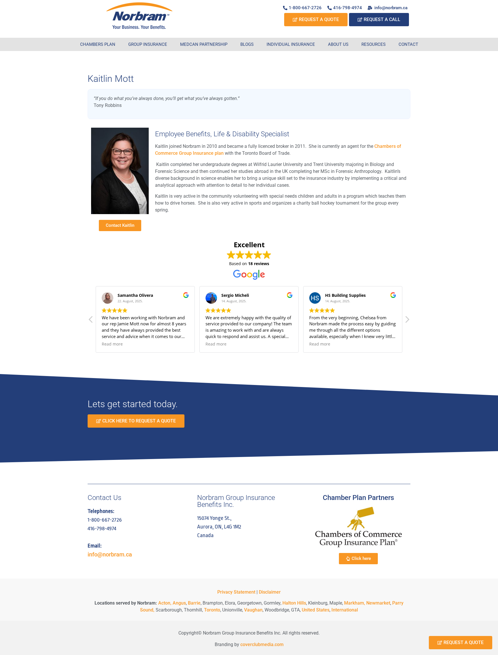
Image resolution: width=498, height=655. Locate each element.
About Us (338, 44)
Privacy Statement (236, 592)
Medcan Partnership (203, 44)
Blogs (247, 44)
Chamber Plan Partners (358, 498)
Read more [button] (112, 344)
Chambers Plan (97, 44)
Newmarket (378, 603)
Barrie (194, 603)
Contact (408, 44)
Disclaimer (270, 592)
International (344, 610)
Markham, (354, 603)
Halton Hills (294, 603)
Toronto (212, 610)
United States (315, 610)
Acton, (164, 603)
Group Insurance (147, 44)
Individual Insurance (291, 44)
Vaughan (253, 610)
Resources (373, 44)
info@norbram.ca (110, 554)
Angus (179, 603)
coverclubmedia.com (262, 644)
